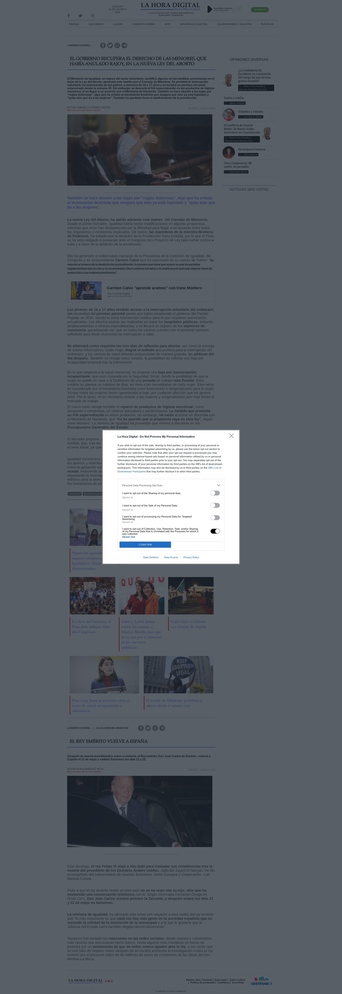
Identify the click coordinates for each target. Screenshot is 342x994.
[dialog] (171, 497)
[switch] (215, 493)
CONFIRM (145, 544)
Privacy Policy (191, 557)
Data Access (171, 557)
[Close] (232, 437)
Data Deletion (151, 557)
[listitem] (171, 485)
